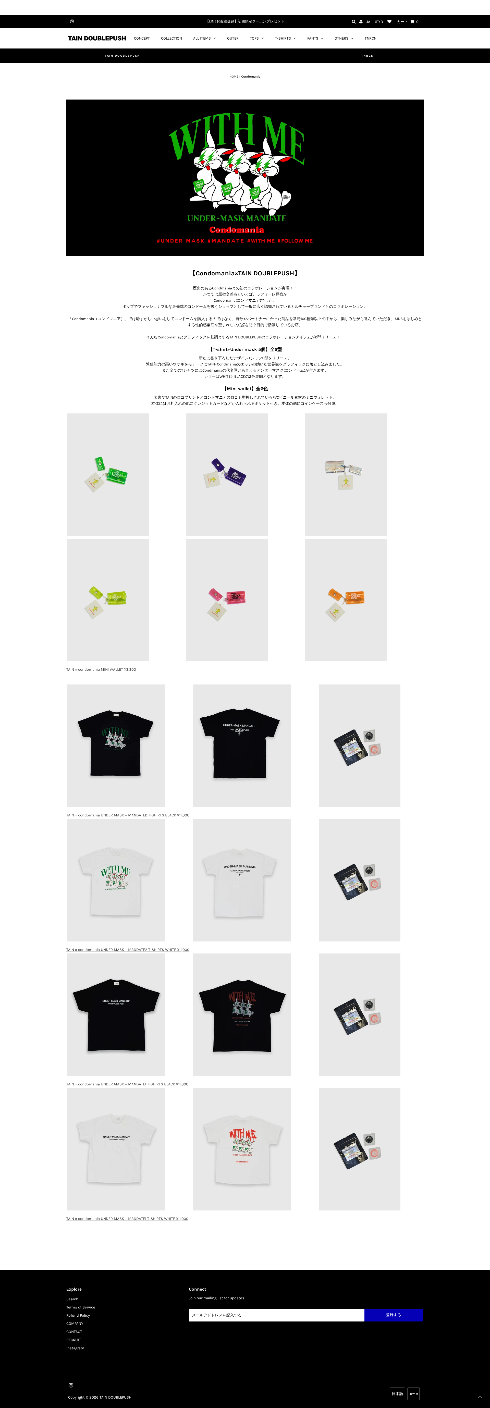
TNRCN (367, 55)
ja (368, 21)
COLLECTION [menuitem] (171, 38)
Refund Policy (78, 1315)
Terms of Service (80, 1307)
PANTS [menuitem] (312, 38)
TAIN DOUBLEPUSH (122, 55)
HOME (233, 76)
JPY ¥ (379, 21)
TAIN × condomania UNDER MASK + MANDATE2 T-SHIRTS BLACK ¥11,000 (127, 815)
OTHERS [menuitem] (341, 38)
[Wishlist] (389, 22)
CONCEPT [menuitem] (142, 38)
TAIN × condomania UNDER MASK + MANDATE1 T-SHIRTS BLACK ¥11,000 (127, 1084)
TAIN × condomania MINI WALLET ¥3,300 (101, 669)
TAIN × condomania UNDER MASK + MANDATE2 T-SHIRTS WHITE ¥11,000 (127, 949)
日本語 (397, 1393)
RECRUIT (73, 1340)
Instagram (75, 1348)
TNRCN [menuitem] (370, 38)
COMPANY (74, 1323)
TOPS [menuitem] (254, 38)
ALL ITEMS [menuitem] (202, 38)
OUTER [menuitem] (233, 38)
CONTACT (74, 1331)
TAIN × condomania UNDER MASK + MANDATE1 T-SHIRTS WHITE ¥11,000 (127, 1218)
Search (72, 1299)
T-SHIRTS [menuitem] (283, 38)
